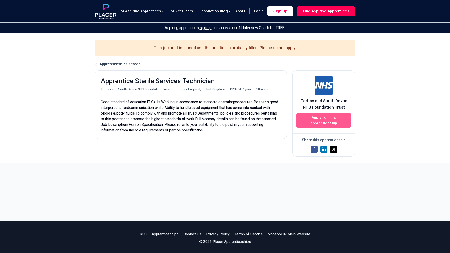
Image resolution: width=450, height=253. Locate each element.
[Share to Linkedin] (323, 149)
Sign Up (280, 11)
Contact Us (192, 234)
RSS (143, 234)
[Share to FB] (314, 149)
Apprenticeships (165, 234)
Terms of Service (249, 234)
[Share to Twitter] (333, 149)
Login (259, 11)
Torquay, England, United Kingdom (200, 89)
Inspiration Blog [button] (214, 11)
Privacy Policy (218, 234)
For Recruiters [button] (181, 11)
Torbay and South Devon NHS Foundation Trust (135, 89)
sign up (206, 28)
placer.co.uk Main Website (289, 234)
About (240, 11)
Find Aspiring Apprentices (326, 11)
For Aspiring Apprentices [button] (139, 11)
